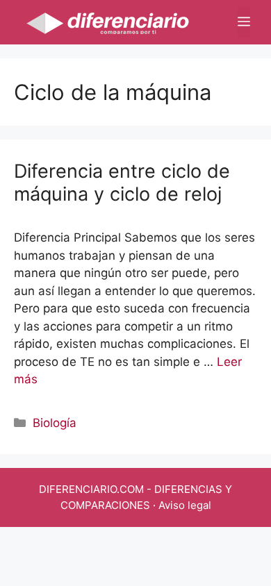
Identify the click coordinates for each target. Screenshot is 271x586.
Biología (54, 423)
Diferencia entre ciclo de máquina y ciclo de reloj (122, 182)
